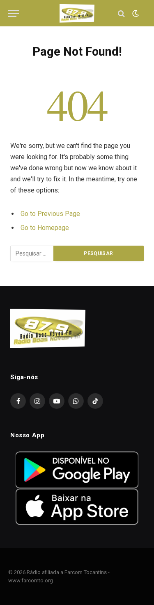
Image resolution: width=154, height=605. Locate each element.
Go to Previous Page (50, 214)
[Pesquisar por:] (32, 253)
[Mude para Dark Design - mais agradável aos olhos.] (134, 13)
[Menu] (13, 13)
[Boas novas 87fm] (77, 13)
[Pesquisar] (121, 13)
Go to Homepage (45, 228)
